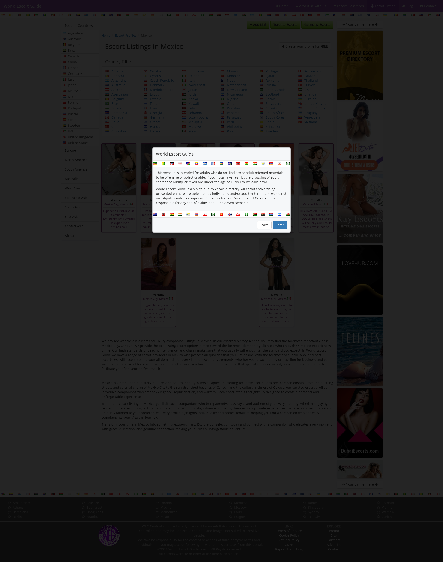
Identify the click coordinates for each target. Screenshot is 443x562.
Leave (264, 225)
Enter (280, 225)
